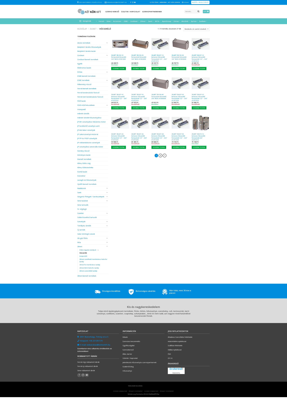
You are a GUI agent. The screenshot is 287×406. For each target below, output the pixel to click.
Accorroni (117, 21)
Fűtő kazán (81, 101)
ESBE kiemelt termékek (86, 76)
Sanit (150, 21)
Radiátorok (81, 188)
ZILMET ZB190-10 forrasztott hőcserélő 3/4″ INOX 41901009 (118, 57)
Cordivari (134, 21)
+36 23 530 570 (96, 340)
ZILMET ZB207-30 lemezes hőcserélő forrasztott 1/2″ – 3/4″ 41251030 (179, 137)
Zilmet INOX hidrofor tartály (89, 268)
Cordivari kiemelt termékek (87, 59)
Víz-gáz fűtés (82, 238)
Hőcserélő (83, 253)
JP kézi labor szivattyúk (86, 130)
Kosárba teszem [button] (118, 68)
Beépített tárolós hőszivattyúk (89, 47)
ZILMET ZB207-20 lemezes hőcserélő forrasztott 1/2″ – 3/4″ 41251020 (179, 97)
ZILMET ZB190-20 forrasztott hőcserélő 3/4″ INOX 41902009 (138, 57)
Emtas (176, 21)
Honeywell (81, 109)
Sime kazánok (82, 201)
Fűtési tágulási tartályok (87, 250)
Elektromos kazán (84, 68)
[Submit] (198, 11)
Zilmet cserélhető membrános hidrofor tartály (93, 260)
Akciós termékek (83, 43)
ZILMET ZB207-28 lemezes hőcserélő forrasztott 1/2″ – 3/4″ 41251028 (159, 137)
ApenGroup (166, 21)
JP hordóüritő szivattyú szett (88, 126)
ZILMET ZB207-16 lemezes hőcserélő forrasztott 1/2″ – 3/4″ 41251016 (139, 97)
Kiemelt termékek (84, 159)
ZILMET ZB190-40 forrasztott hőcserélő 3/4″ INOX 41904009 (158, 96)
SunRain (202, 21)
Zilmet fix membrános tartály (89, 265)
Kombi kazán (82, 172)
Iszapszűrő (83, 256)
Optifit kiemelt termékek (86, 184)
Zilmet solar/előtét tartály (88, 271)
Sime (109, 21)
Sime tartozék (82, 205)
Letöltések (154, 2)
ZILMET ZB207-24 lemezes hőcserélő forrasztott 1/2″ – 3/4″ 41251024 (119, 137)
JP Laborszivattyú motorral (87, 134)
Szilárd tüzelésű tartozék (87, 217)
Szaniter (80, 213)
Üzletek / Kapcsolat (130, 11)
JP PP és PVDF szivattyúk (87, 138)
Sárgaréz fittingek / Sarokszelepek (90, 196)
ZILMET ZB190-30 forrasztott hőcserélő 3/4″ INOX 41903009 (179, 57)
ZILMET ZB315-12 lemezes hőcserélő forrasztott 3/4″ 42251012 (198, 137)
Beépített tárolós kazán (86, 51)
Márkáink (163, 2)
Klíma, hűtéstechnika (85, 167)
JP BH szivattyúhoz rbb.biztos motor (91, 122)
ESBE (126, 21)
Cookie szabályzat (120, 391)
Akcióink (184, 21)
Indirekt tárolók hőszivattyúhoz (89, 117)
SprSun (194, 21)
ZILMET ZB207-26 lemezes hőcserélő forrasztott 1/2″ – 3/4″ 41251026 (139, 137)
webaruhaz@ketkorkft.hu (98, 344)
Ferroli (101, 21)
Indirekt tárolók (83, 113)
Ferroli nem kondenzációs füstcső (90, 97)
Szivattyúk (81, 221)
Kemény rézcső (83, 151)
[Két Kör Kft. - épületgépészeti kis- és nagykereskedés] (89, 11)
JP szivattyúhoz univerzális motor (90, 147)
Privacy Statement (136, 391)
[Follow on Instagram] (132, 2)
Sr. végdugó (82, 209)
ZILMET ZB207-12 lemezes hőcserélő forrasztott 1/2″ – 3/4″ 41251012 (199, 58)
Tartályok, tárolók (84, 225)
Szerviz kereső (112, 11)
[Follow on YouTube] (134, 2)
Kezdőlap (82, 29)
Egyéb (79, 63)
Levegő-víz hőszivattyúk (86, 180)
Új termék (81, 230)
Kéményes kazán (83, 155)
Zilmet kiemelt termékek (86, 276)
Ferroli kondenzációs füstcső (88, 92)
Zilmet (143, 21)
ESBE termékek (83, 80)
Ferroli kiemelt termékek (86, 88)
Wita (79, 242)
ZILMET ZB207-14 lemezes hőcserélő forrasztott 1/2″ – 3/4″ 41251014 (119, 97)
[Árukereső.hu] (176, 369)
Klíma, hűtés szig (83, 163)
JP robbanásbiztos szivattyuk (88, 142)
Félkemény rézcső (84, 84)
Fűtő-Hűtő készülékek (86, 105)
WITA (157, 21)
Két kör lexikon (174, 2)
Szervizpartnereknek (152, 11)
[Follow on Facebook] (130, 2)
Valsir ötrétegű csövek (86, 234)
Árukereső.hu (176, 373)
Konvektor (81, 176)
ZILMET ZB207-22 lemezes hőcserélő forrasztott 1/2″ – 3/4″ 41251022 (199, 97)
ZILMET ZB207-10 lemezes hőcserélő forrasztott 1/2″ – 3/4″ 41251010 (159, 58)
